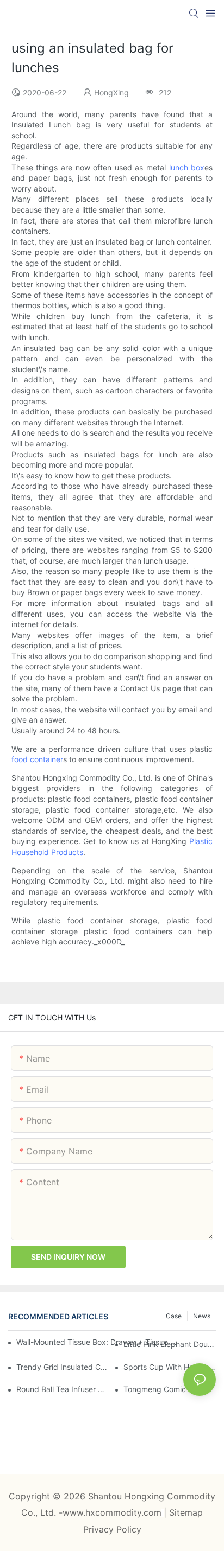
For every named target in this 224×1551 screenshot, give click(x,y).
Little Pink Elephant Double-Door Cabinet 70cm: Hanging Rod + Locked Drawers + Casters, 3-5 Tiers (169, 1344)
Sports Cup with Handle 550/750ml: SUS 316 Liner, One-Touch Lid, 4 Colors (169, 1366)
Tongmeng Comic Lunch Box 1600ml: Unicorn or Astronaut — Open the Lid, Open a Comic (169, 1389)
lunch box (187, 167)
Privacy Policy (112, 1529)
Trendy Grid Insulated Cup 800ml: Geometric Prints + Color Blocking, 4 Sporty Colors (62, 1366)
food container (37, 759)
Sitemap (186, 1512)
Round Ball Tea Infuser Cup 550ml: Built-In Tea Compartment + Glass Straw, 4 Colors (62, 1389)
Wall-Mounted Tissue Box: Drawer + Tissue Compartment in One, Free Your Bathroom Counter (97, 1341)
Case (174, 1316)
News (201, 1316)
